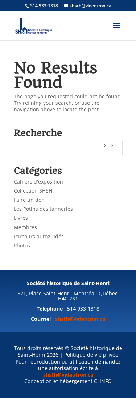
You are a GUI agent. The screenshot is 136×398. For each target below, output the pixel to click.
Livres (21, 217)
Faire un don (29, 199)
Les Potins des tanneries (43, 208)
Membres (25, 227)
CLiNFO (103, 381)
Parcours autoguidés (39, 236)
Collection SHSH (33, 190)
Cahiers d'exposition (38, 181)
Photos (22, 245)
